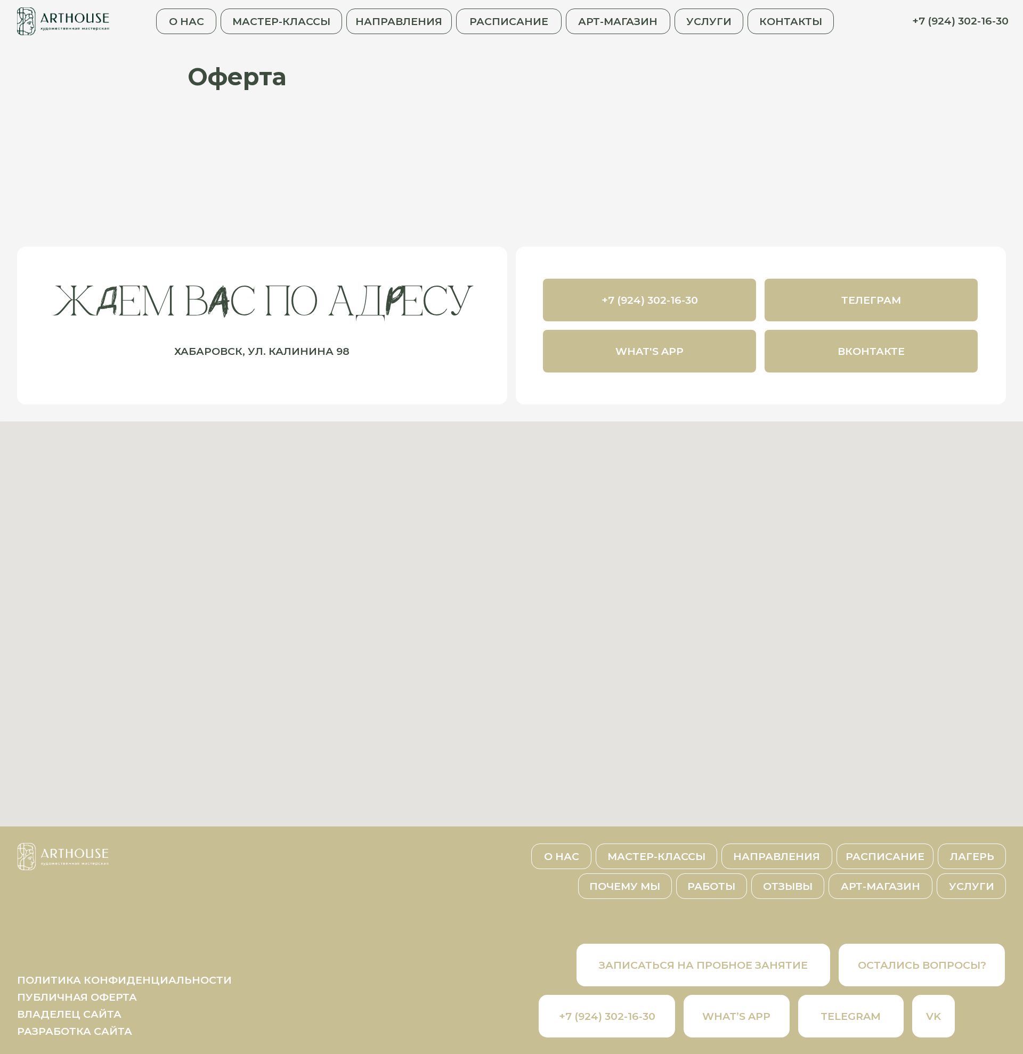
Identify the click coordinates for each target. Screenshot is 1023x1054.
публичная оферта (77, 997)
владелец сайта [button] (69, 1014)
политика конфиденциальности (124, 980)
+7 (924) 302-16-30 (960, 20)
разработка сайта (74, 1031)
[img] (63, 21)
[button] (922, 965)
